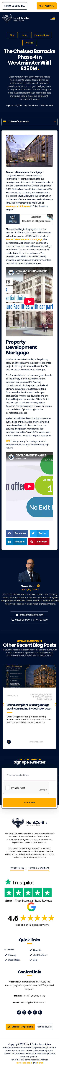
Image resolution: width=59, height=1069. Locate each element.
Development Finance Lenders (44, 697)
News (24, 35)
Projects (30, 42)
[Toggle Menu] (52, 18)
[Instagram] (24, 1012)
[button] (54, 121)
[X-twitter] (30, 1012)
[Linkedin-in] (40, 1012)
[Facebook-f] (19, 1012)
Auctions (34, 694)
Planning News (41, 35)
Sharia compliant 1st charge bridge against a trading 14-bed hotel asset (29, 706)
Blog (12, 35)
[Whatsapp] (35, 1012)
